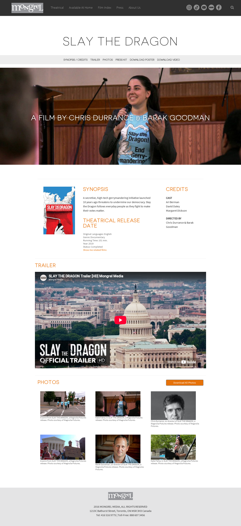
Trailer (95, 60)
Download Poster (142, 60)
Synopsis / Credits (76, 60)
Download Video (168, 60)
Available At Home (81, 7)
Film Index (104, 7)
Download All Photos (184, 382)
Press (119, 7)
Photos (108, 60)
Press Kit (121, 60)
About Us (134, 7)
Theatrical (57, 7)
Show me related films (95, 250)
